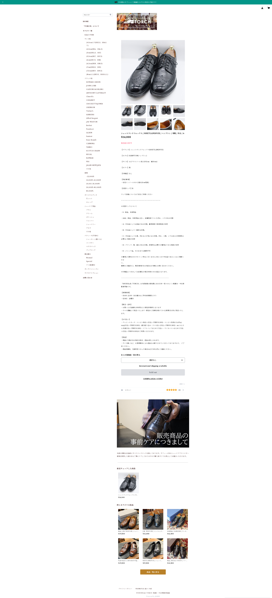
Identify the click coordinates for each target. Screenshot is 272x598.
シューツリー (91, 224)
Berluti (89, 125)
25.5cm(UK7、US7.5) (94, 56)
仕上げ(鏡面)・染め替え (130, 355)
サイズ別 (88, 39)
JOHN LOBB (91, 86)
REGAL (89, 154)
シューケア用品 (90, 206)
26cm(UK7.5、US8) (93, 60)
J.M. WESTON (91, 122)
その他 (88, 169)
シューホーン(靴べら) (94, 239)
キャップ (89, 202)
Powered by (150, 596)
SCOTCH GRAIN (93, 151)
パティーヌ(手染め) (91, 236)
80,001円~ (90, 191)
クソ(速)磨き (90, 265)
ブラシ (88, 210)
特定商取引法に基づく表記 (144, 588)
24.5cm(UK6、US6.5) (94, 49)
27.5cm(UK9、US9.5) (94, 71)
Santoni (89, 136)
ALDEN (89, 133)
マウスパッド (91, 246)
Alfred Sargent (92, 118)
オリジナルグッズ (91, 195)
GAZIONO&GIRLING (94, 89)
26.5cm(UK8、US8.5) (94, 64)
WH (87, 162)
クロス (88, 228)
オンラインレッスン (92, 269)
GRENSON (90, 107)
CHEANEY (90, 100)
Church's (89, 97)
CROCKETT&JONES (94, 104)
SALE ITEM (89, 35)
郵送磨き (88, 254)
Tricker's (89, 111)
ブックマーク (91, 250)
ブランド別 (88, 78)
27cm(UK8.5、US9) (93, 67)
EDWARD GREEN (93, 82)
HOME (86, 21)
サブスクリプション (91, 273)
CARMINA (90, 144)
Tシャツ (89, 199)
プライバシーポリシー (125, 588)
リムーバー (90, 221)
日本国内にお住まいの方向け (153, 379)
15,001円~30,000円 (93, 180)
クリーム (89, 213)
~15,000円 (90, 176)
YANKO (89, 147)
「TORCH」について (91, 26)
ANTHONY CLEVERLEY (96, 93)
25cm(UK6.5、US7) (93, 53)
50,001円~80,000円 (93, 187)
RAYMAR (90, 158)
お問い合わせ (87, 278)
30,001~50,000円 (93, 184)
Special (89, 261)
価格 (86, 173)
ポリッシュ (90, 217)
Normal (89, 258)
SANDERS (90, 115)
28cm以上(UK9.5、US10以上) (97, 74)
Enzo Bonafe (91, 140)
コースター (90, 243)
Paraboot (90, 129)
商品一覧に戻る (153, 572)
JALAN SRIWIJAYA (93, 165)
